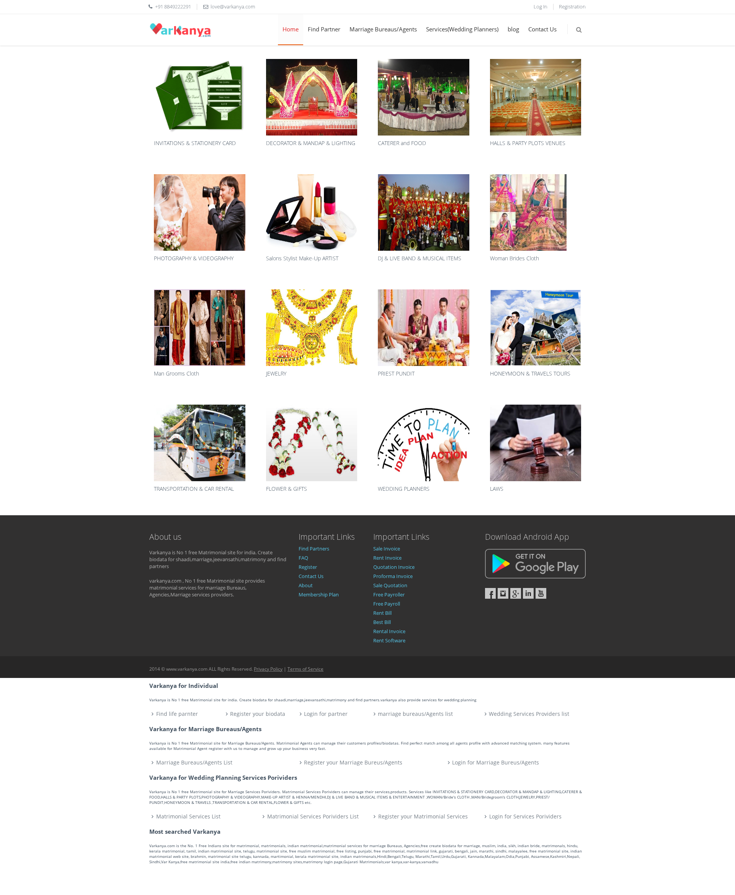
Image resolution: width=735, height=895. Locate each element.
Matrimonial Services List (188, 816)
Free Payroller (389, 594)
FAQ (303, 557)
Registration (572, 6)
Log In (540, 6)
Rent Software (389, 640)
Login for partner (326, 713)
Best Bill (382, 622)
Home (291, 29)
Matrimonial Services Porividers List (313, 816)
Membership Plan (319, 594)
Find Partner (324, 29)
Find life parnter (177, 713)
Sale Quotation (390, 585)
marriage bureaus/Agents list (415, 713)
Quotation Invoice (394, 566)
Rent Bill (382, 612)
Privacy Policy (268, 669)
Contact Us (542, 29)
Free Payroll (386, 603)
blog (513, 29)
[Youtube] (541, 593)
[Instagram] (503, 593)
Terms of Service (305, 669)
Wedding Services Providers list (529, 713)
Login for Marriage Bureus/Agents (495, 762)
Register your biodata (257, 713)
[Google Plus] (515, 593)
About (306, 585)
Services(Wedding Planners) (462, 29)
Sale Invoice (386, 548)
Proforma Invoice (393, 576)
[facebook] (490, 593)
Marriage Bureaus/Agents (383, 29)
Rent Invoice (387, 557)
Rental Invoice (389, 631)
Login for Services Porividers (525, 816)
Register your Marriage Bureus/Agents (353, 762)
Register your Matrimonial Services (423, 816)
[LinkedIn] (528, 593)
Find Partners (314, 548)
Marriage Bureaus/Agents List (194, 762)
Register (308, 566)
